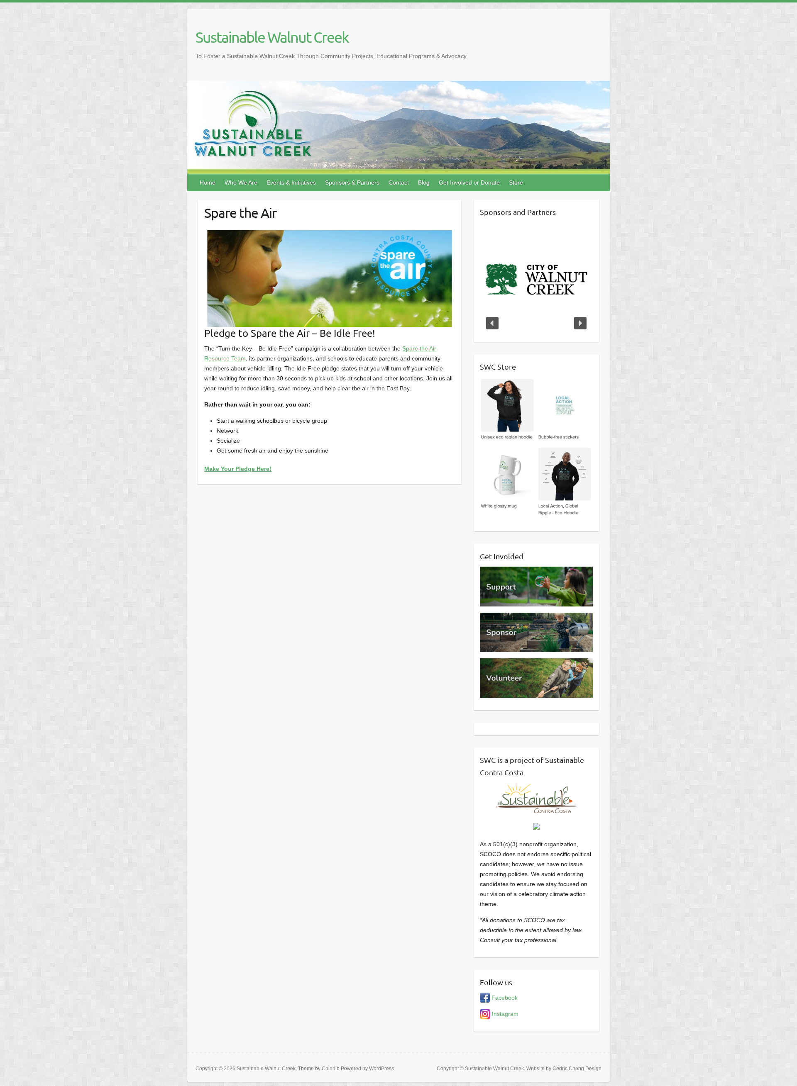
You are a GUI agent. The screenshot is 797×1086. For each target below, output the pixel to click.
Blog (424, 182)
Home (207, 182)
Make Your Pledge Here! (237, 468)
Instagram (504, 1014)
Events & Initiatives (291, 182)
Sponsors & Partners (352, 182)
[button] (492, 323)
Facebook (504, 997)
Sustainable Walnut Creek (272, 37)
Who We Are (241, 182)
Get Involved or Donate (469, 182)
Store (516, 182)
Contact (399, 182)
